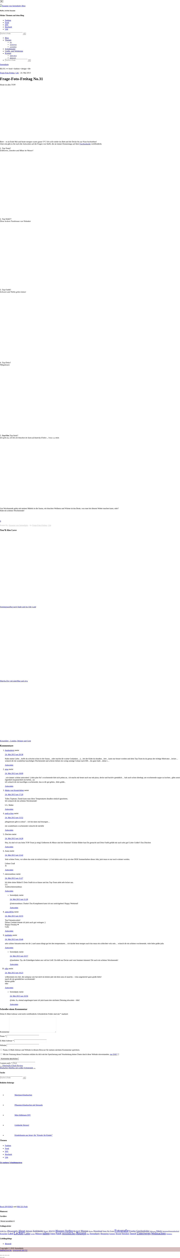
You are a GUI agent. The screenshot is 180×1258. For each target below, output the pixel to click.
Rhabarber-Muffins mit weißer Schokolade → (18, 1068)
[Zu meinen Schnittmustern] (18, 1202)
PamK (59, 1233)
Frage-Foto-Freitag (7, 73)
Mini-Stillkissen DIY (23, 1115)
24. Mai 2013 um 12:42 (14, 855)
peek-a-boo (9, 813)
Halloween (153, 1231)
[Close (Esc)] (1, 1255)
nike (6, 968)
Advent (28, 1231)
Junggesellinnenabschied (170, 1231)
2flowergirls (12, 1231)
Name (3, 1036)
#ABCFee (3, 1231)
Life (6, 29)
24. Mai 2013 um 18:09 (14, 773)
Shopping (104, 1233)
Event (112, 1231)
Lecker (19, 1233)
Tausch (133, 1233)
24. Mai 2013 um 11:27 (14, 878)
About (21, 1230)
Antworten (9, 765)
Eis (108, 1231)
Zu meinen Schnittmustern (11, 1163)
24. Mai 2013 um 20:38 (14, 754)
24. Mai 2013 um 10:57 (19, 956)
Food (7, 22)
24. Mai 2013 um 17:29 (14, 794)
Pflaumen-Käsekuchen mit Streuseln (29, 1105)
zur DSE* (114, 1054)
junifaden (8, 935)
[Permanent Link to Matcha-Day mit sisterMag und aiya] (64, 681)
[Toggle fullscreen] (6, 1255)
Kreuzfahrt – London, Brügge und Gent (15, 741)
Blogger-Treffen (64, 1230)
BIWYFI (52, 1231)
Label (10, 1233)
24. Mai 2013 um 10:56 (19, 996)
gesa (6, 769)
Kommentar (4, 1032)
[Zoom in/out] (8, 1255)
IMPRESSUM (6, 1250)
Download (97, 1231)
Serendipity (4, 64)
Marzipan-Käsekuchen (23, 1095)
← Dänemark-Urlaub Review (11, 1066)
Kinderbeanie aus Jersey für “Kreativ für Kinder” (34, 1135)
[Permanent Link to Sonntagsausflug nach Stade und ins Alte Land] (72, 607)
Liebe (27, 1233)
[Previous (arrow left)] (1, 1257)
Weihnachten (158, 1233)
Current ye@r (6, 1063)
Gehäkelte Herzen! (22, 1125)
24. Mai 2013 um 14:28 (14, 838)
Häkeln (159, 1231)
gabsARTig (9, 912)
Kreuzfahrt (3, 1234)
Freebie (132, 1231)
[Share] (3, 1255)
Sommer (112, 1234)
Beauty (46, 1231)
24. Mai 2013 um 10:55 (14, 916)
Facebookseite (85, 144)
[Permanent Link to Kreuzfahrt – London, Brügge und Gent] (67, 741)
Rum (88, 1234)
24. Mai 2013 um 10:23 (14, 973)
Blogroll (8, 1244)
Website (3, 1045)
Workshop (169, 1234)
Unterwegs (144, 1233)
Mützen (38, 1233)
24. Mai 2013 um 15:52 (14, 818)
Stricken (125, 1233)
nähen (46, 1233)
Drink (105, 1231)
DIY (6, 25)
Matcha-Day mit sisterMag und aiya (14, 681)
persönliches (69, 1233)
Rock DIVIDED (6, 1207)
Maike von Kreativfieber (14, 790)
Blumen (84, 1231)
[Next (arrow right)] (3, 1257)
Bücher (91, 1231)
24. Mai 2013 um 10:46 (14, 939)
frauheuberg (9, 750)
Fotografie (121, 1230)
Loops (33, 1234)
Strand (118, 1233)
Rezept (81, 1233)
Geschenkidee (142, 1231)
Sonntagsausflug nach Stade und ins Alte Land (18, 607)
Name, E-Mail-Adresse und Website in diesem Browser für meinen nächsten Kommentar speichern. (41, 1050)
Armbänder (37, 1231)
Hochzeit (8, 27)
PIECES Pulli (22, 1207)
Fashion (8, 20)
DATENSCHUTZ (20, 1250)
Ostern (52, 1234)
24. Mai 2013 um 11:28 (19, 899)
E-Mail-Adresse (7, 1041)
